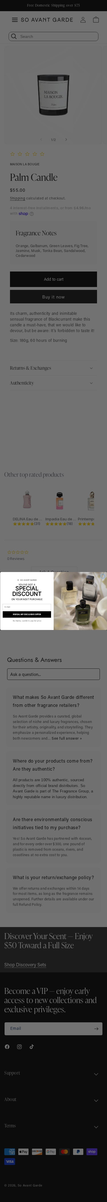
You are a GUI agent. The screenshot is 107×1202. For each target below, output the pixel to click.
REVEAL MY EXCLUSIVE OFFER (27, 614)
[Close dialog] (103, 576)
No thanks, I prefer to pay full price (27, 621)
